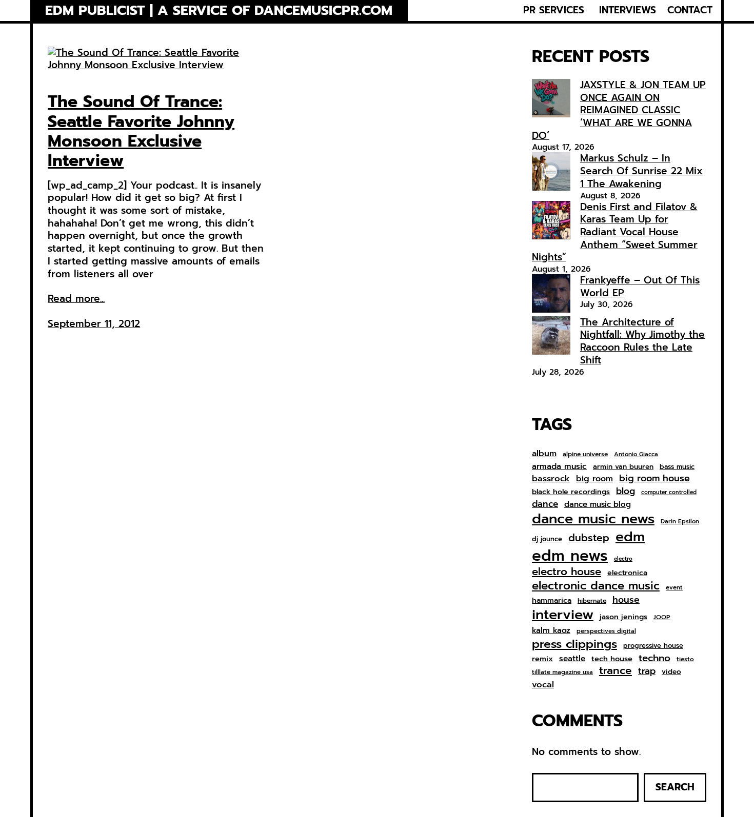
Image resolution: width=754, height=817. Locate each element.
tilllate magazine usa (562, 672)
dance (545, 503)
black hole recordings (571, 492)
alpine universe (585, 455)
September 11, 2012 (94, 323)
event (674, 587)
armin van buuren (623, 467)
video (671, 672)
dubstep (588, 538)
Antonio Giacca (636, 454)
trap (647, 671)
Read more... (76, 299)
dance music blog (597, 505)
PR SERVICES (553, 10)
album (544, 453)
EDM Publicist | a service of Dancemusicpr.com (218, 10)
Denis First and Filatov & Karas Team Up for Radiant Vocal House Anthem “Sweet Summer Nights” (615, 232)
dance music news (593, 519)
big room (594, 479)
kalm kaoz (551, 630)
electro (623, 559)
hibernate (592, 601)
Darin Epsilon (680, 521)
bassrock (551, 478)
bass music (677, 467)
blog (625, 491)
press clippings (574, 644)
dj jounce (547, 539)
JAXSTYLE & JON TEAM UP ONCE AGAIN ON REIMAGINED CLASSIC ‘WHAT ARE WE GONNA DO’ (619, 110)
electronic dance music (596, 586)
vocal (543, 684)
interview (562, 615)
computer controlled (669, 492)
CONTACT (689, 10)
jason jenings (623, 617)
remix (542, 659)
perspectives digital (606, 631)
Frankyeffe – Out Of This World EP (640, 286)
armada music (559, 466)
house (626, 600)
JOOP (661, 618)
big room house (654, 478)
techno (654, 658)
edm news (570, 555)
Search (675, 787)
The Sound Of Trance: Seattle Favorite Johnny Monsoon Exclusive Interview (141, 131)
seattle (572, 658)
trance (615, 671)
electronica (627, 573)
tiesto (685, 660)
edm (630, 536)
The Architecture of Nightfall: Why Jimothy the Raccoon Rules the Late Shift (642, 341)
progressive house (653, 646)
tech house (611, 659)
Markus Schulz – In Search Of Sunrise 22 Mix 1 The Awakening (641, 171)
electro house (566, 572)
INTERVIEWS (627, 10)
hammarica (551, 600)
